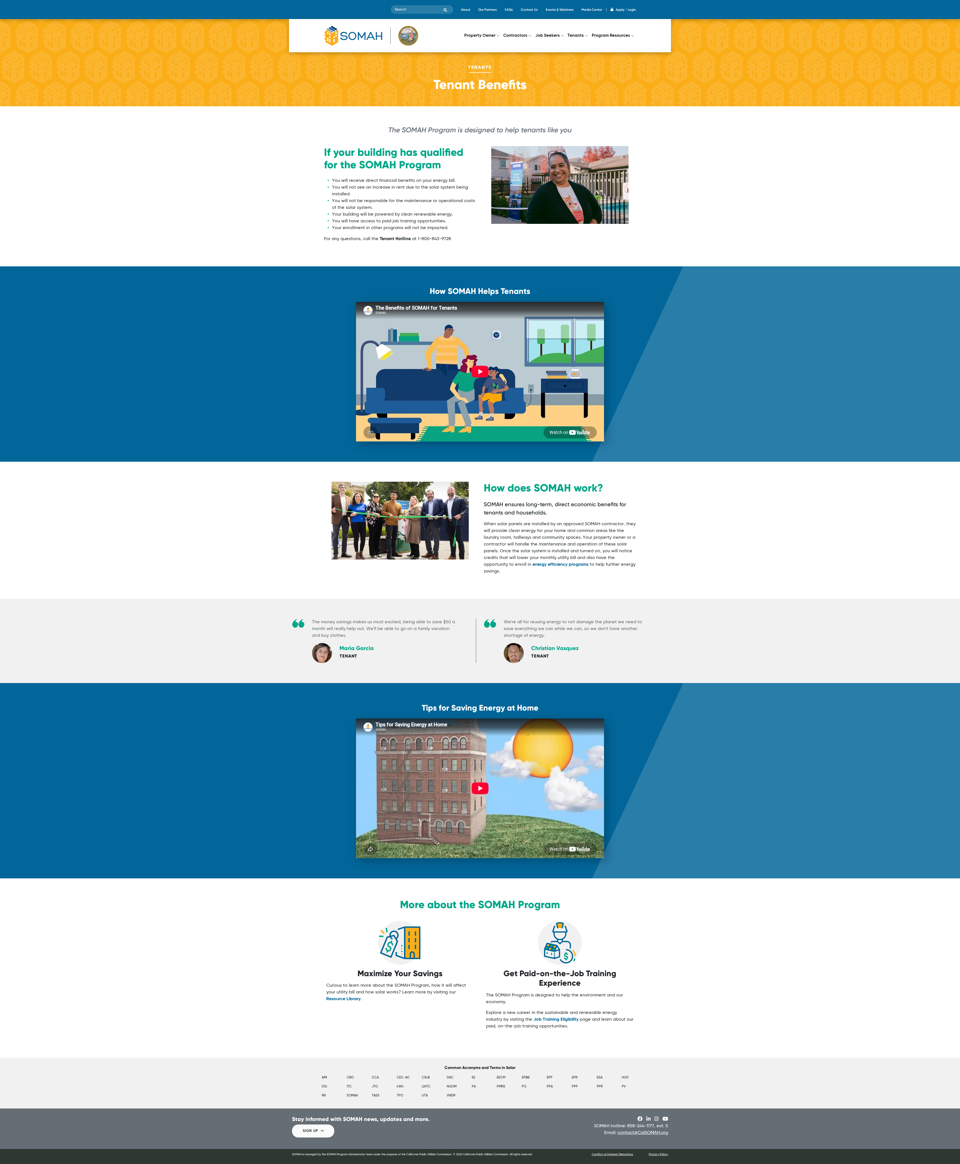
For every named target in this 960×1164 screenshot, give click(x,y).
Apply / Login (626, 10)
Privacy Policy (658, 1154)
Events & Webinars (560, 10)
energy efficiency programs (560, 564)
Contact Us (529, 10)
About (465, 10)
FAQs (509, 10)
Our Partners (487, 10)
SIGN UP (310, 1131)
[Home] (371, 36)
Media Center (592, 10)
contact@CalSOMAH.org (643, 1132)
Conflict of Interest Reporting (612, 1154)
